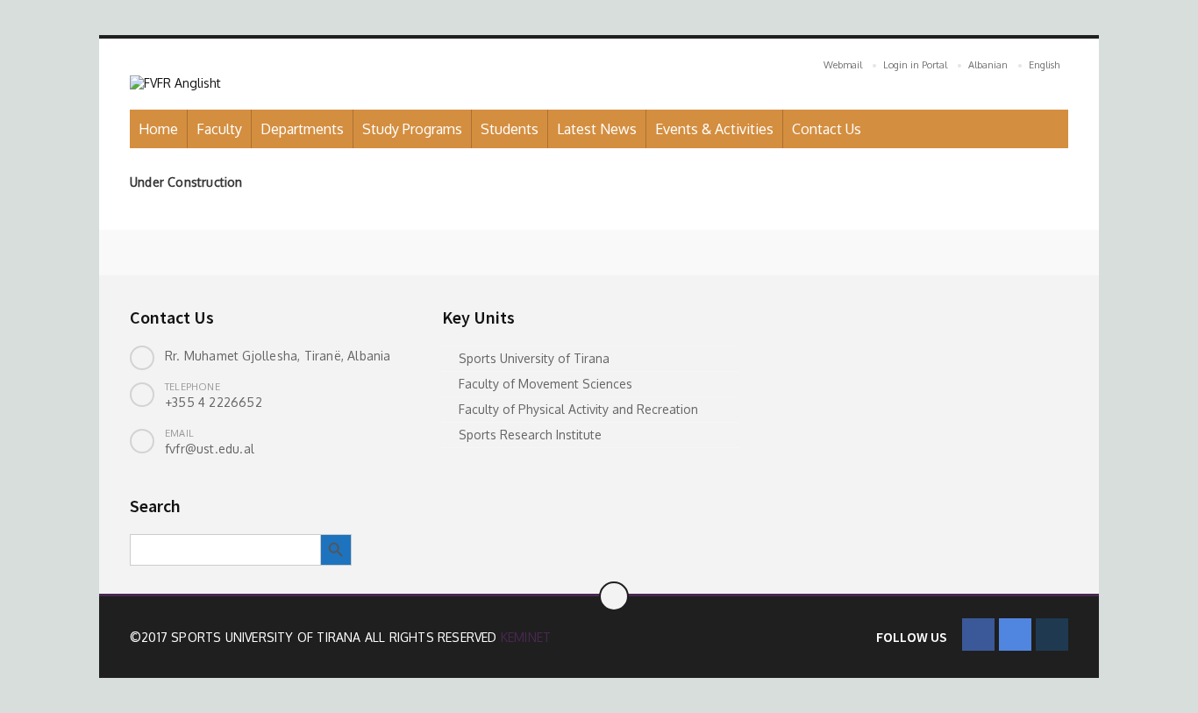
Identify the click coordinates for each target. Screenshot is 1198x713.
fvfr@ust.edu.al (209, 448)
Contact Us (826, 129)
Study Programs (412, 129)
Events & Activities (714, 129)
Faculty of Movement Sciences (545, 383)
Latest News (597, 129)
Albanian (988, 65)
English (1044, 65)
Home (158, 129)
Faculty (219, 129)
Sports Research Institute (530, 434)
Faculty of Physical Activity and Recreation (578, 409)
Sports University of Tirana (534, 358)
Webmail (843, 65)
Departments (302, 129)
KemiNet (526, 637)
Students (509, 129)
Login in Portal (915, 65)
